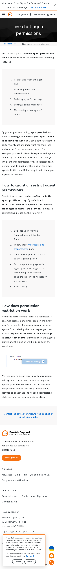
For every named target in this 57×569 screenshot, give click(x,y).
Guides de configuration (35, 496)
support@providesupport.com (18, 531)
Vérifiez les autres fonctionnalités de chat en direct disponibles (28, 415)
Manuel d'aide (9, 501)
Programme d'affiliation (15, 480)
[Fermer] (55, 4)
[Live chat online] (51, 555)
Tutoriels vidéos (10, 496)
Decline (30, 561)
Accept (17, 561)
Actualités (7, 474)
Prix (25, 474)
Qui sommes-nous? (40, 474)
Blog (17, 474)
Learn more (36, 7)
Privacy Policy (32, 556)
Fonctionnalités (10, 43)
